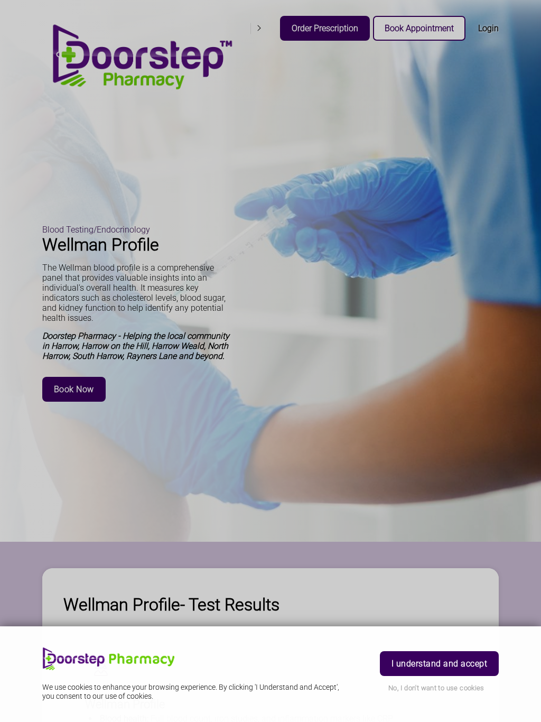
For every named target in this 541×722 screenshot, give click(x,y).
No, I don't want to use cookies (436, 688)
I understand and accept (439, 664)
